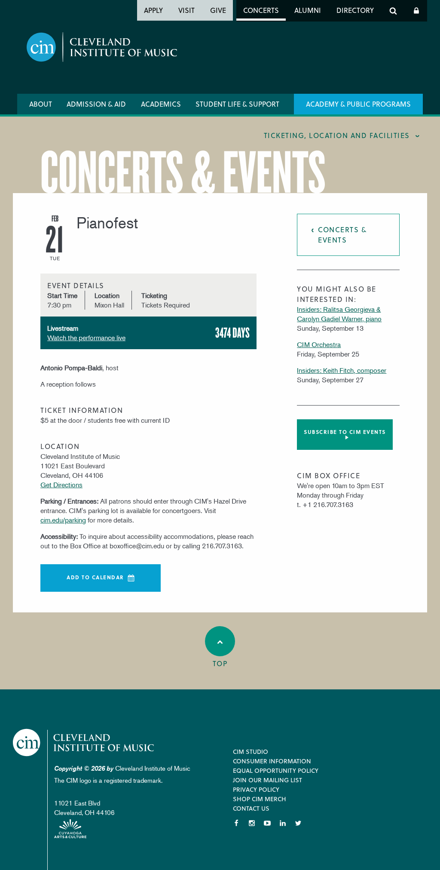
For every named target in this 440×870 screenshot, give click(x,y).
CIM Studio (250, 751)
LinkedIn (282, 823)
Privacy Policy (256, 789)
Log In (416, 11)
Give (218, 10)
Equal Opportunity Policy (275, 770)
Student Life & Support (237, 104)
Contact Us (251, 808)
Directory (355, 10)
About (40, 104)
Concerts (261, 10)
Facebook (236, 823)
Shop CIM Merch (259, 798)
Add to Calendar (95, 577)
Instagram (251, 823)
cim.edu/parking (63, 520)
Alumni (307, 10)
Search (393, 11)
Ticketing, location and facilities (337, 135)
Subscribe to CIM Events (345, 432)
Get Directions (61, 484)
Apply (153, 10)
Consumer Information (272, 760)
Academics (161, 104)
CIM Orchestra (319, 344)
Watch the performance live (86, 337)
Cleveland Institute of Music (84, 742)
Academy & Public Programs (358, 104)
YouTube (267, 823)
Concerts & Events (342, 234)
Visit (186, 10)
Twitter (298, 823)
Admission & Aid (96, 104)
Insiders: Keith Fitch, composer (341, 370)
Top (220, 663)
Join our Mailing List (267, 779)
